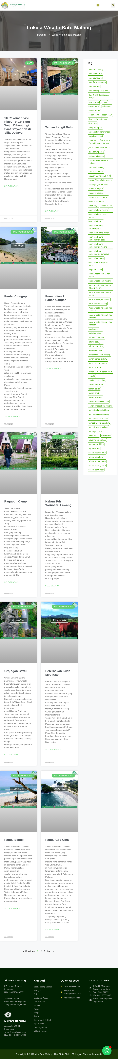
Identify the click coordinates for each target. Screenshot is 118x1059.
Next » (50, 951)
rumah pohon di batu (97, 359)
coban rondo (94, 110)
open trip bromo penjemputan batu (96, 238)
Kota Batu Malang (96, 167)
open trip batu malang (98, 210)
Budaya (37, 990)
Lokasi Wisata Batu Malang (100, 180)
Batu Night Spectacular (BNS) (98, 96)
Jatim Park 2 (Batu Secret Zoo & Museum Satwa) (99, 141)
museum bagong (95, 193)
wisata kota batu (95, 457)
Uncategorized (40, 1027)
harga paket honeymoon (99, 132)
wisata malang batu (97, 465)
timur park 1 (93, 435)
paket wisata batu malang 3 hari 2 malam (99, 286)
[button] (98, 5)
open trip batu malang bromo (98, 215)
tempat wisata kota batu (99, 423)
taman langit (93, 393)
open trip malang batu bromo (98, 263)
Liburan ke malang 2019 (99, 176)
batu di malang (95, 78)
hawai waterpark (95, 136)
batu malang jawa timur (98, 90)
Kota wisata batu (95, 171)
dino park (92, 123)
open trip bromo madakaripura (95, 227)
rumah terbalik (94, 367)
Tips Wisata (39, 1023)
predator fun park (96, 337)
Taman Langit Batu (59, 127)
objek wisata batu (96, 201)
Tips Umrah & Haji (42, 1020)
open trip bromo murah (98, 233)
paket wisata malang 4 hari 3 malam (100, 323)
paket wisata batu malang (99, 281)
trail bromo (106, 435)
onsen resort (106, 205)
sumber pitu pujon (96, 380)
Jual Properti (39, 1001)
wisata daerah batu (97, 452)
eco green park (95, 127)
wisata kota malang (97, 461)
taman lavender (95, 397)
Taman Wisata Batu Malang (100, 406)
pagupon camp (95, 269)
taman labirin (94, 389)
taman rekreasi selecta (98, 401)
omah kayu (93, 205)
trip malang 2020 (96, 444)
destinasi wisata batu (97, 119)
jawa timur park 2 (102, 147)
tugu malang (94, 448)
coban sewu (93, 115)
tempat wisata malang (98, 427)
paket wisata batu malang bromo (99, 293)
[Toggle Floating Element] (107, 1050)
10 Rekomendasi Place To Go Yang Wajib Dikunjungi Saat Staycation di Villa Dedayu (17, 125)
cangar (104, 102)
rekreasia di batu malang (99, 354)
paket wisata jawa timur (99, 299)
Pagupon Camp (15, 501)
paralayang (93, 329)
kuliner (37, 1005)
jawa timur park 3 (96, 152)
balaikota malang (95, 69)
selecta (91, 376)
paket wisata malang (97, 303)
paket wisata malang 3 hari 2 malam (100, 316)
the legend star (95, 431)
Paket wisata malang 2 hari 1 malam (100, 309)
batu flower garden (97, 82)
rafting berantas (95, 346)
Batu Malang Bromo (43, 987)
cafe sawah (93, 102)
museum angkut (95, 188)
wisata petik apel (96, 470)
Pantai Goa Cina (57, 839)
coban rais (106, 106)
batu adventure (95, 73)
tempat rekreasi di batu (98, 410)
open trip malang (96, 258)
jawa (90, 147)
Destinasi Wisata (41, 998)
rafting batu (93, 342)
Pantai (36, 1009)
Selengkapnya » (12, 186)
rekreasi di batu (95, 350)
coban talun (107, 115)
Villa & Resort (40, 1031)
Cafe (36, 994)
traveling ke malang (97, 440)
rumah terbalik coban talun (100, 372)
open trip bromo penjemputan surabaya (98, 252)
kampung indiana (96, 156)
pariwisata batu (95, 333)
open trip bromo (95, 221)
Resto (36, 1016)
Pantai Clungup (15, 296)
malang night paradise (98, 184)
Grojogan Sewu (15, 671)
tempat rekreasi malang (99, 414)
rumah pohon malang (97, 363)
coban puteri (94, 106)
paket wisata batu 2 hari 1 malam (100, 275)
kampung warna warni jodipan (98, 161)
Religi (36, 1012)
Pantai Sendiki (14, 839)
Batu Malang (94, 86)
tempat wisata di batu (98, 418)
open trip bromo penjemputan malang (97, 245)
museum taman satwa (98, 197)
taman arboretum (96, 384)
